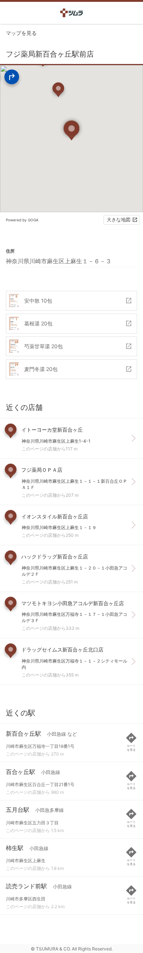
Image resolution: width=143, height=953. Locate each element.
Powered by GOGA (22, 220)
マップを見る (21, 33)
